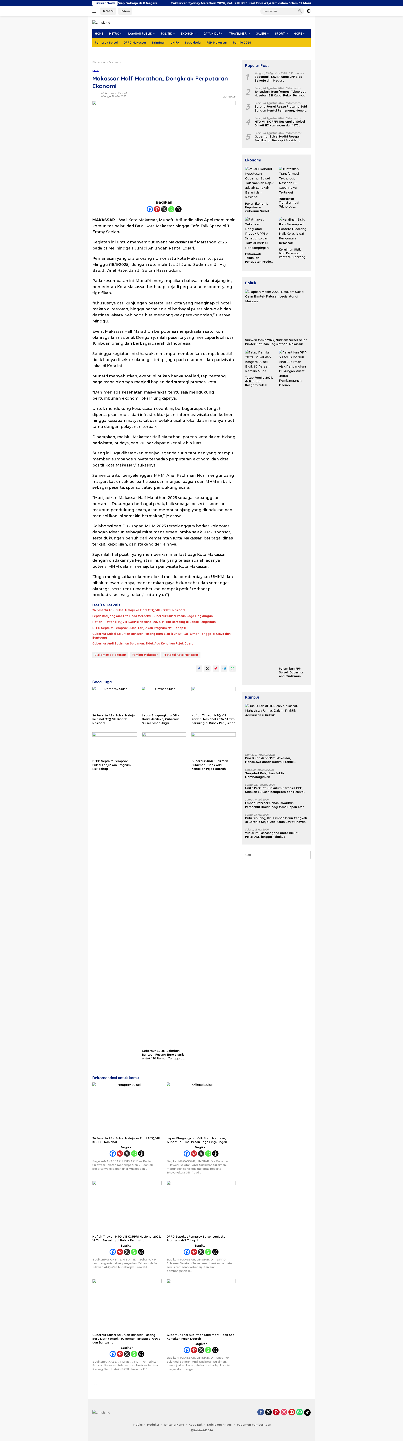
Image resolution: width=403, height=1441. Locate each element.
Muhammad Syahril (114, 93)
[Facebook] (150, 209)
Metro (97, 71)
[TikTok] (307, 1412)
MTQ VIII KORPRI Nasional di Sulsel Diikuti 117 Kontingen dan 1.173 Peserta (280, 123)
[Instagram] (284, 1412)
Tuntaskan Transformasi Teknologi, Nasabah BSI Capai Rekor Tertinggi (280, 93)
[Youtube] (291, 1412)
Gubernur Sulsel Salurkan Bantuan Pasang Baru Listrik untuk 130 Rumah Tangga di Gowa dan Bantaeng (161, 635)
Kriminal (158, 42)
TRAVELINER (238, 33)
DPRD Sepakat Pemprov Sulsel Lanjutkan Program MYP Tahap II (139, 628)
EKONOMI (187, 33)
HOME (99, 33)
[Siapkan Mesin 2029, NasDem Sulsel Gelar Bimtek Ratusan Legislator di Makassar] (276, 313)
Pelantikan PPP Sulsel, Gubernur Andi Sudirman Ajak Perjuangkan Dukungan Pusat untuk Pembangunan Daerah (292, 672)
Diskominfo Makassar (110, 655)
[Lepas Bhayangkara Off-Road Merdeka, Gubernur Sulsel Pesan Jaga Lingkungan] (164, 699)
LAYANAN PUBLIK (140, 33)
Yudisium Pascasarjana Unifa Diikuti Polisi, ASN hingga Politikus (271, 835)
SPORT (280, 33)
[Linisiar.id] (101, 22)
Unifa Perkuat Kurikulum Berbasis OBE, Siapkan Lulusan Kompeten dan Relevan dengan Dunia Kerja (275, 790)
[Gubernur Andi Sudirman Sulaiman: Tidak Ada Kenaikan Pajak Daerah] (213, 744)
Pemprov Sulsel (106, 42)
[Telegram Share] (224, 668)
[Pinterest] (157, 209)
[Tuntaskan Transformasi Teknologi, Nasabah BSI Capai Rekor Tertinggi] (293, 181)
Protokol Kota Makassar (181, 655)
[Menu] (95, 11)
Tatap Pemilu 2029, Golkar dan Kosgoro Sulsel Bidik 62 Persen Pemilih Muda (259, 381)
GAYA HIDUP (211, 33)
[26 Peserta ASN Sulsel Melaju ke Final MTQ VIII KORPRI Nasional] (114, 699)
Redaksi (153, 1425)
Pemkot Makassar (145, 655)
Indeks (125, 11)
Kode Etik (196, 1425)
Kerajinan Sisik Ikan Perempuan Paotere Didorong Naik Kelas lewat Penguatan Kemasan (292, 253)
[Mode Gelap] (308, 11)
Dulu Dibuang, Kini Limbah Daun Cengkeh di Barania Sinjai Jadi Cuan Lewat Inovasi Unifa (276, 820)
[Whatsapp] (171, 209)
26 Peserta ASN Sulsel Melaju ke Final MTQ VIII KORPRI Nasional (138, 610)
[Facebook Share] (199, 668)
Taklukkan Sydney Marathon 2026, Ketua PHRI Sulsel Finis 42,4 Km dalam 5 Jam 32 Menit (194, 3)
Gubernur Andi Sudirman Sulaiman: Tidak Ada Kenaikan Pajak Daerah (143, 643)
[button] (300, 11)
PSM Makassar (217, 42)
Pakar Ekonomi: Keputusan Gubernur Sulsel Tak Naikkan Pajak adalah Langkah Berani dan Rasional (258, 207)
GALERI (261, 33)
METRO (114, 33)
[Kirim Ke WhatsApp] (232, 668)
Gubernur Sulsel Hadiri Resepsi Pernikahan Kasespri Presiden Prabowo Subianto (277, 138)
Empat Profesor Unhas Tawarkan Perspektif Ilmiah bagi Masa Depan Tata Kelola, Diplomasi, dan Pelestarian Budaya (274, 805)
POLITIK (166, 33)
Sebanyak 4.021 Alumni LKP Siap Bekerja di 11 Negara (278, 78)
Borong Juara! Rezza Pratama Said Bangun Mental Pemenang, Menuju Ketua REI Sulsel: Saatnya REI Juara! (281, 108)
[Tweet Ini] (207, 668)
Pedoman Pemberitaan (254, 1425)
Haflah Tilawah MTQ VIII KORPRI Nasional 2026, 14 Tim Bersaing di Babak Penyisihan (154, 622)
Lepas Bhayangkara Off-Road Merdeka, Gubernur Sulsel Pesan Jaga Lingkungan (152, 616)
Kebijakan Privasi (219, 1425)
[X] (164, 209)
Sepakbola (193, 42)
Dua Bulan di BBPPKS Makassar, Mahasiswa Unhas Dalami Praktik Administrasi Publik (269, 760)
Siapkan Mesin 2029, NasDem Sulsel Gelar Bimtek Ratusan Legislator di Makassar (276, 342)
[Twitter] (268, 1412)
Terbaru (108, 11)
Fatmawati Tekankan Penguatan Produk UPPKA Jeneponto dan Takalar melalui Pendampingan (259, 258)
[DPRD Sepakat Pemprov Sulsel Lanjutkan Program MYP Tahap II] (114, 744)
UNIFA (174, 42)
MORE (298, 33)
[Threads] (178, 209)
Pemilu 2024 (242, 42)
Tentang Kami (174, 1425)
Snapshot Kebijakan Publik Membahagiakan (264, 775)
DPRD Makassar (135, 42)
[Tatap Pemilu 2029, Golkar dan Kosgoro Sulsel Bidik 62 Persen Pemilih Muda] (259, 362)
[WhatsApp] (299, 1412)
